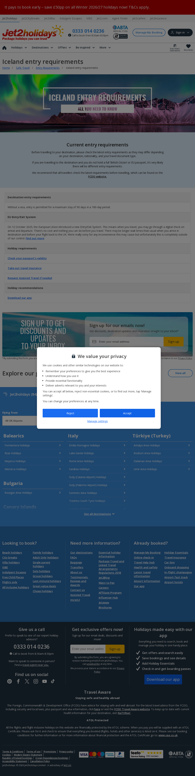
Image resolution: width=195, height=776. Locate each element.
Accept (127, 413)
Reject (70, 413)
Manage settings (97, 421)
